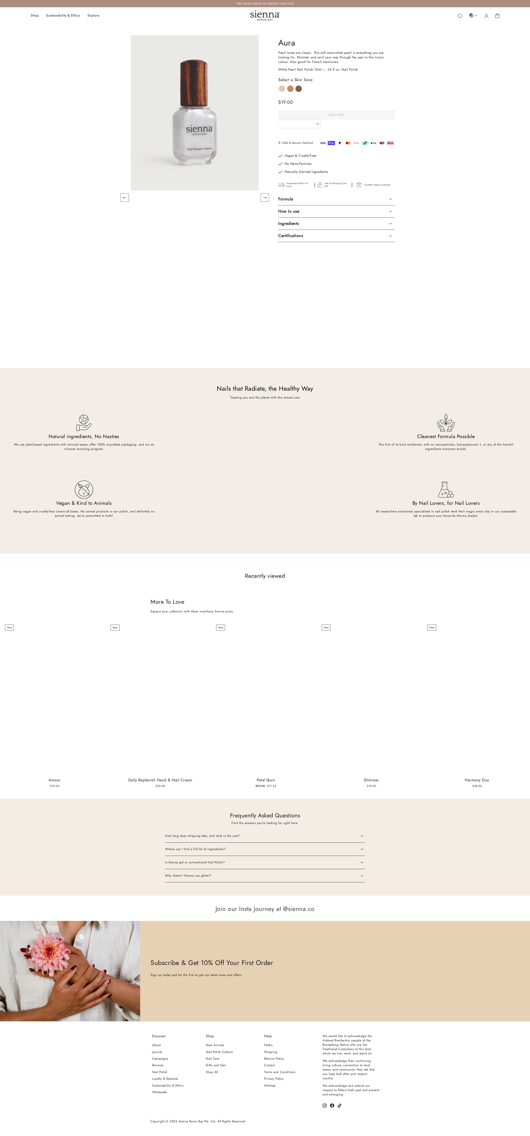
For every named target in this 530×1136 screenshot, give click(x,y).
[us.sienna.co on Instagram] (325, 1105)
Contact (269, 1065)
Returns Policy (274, 1058)
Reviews (158, 1065)
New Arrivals (215, 1045)
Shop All (212, 1072)
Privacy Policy (274, 1078)
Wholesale (159, 1092)
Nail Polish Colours (219, 1052)
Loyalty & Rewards (165, 1078)
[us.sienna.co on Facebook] (332, 1105)
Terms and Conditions (279, 1072)
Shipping (270, 1052)
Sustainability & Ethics (63, 15)
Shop (35, 15)
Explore (94, 15)
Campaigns (160, 1058)
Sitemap (270, 1085)
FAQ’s (268, 1045)
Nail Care (212, 1058)
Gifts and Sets (216, 1065)
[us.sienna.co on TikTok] (339, 1105)
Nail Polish (159, 1072)
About (156, 1045)
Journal (157, 1052)
